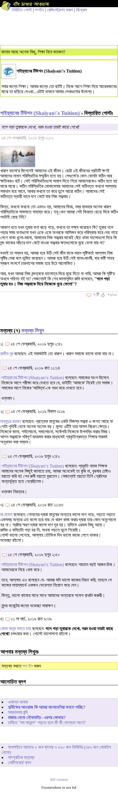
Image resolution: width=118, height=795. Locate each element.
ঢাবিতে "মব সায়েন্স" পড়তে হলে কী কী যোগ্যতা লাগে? (47, 722)
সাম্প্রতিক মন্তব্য (21, 757)
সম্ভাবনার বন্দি (18, 712)
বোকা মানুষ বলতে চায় (15, 628)
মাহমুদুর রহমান (10, 421)
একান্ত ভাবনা (18, 702)
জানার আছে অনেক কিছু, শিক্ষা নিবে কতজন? (33, 51)
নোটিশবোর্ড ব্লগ (19, 762)
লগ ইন (28, 666)
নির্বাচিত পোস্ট (22, 9)
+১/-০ (112, 294)
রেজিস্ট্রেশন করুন (60, 9)
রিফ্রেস (81, 9)
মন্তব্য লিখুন (32, 330)
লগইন (39, 9)
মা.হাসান (6, 514)
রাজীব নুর (6, 353)
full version (59, 780)
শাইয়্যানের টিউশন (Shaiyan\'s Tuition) (40, 113)
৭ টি (96, 294)
